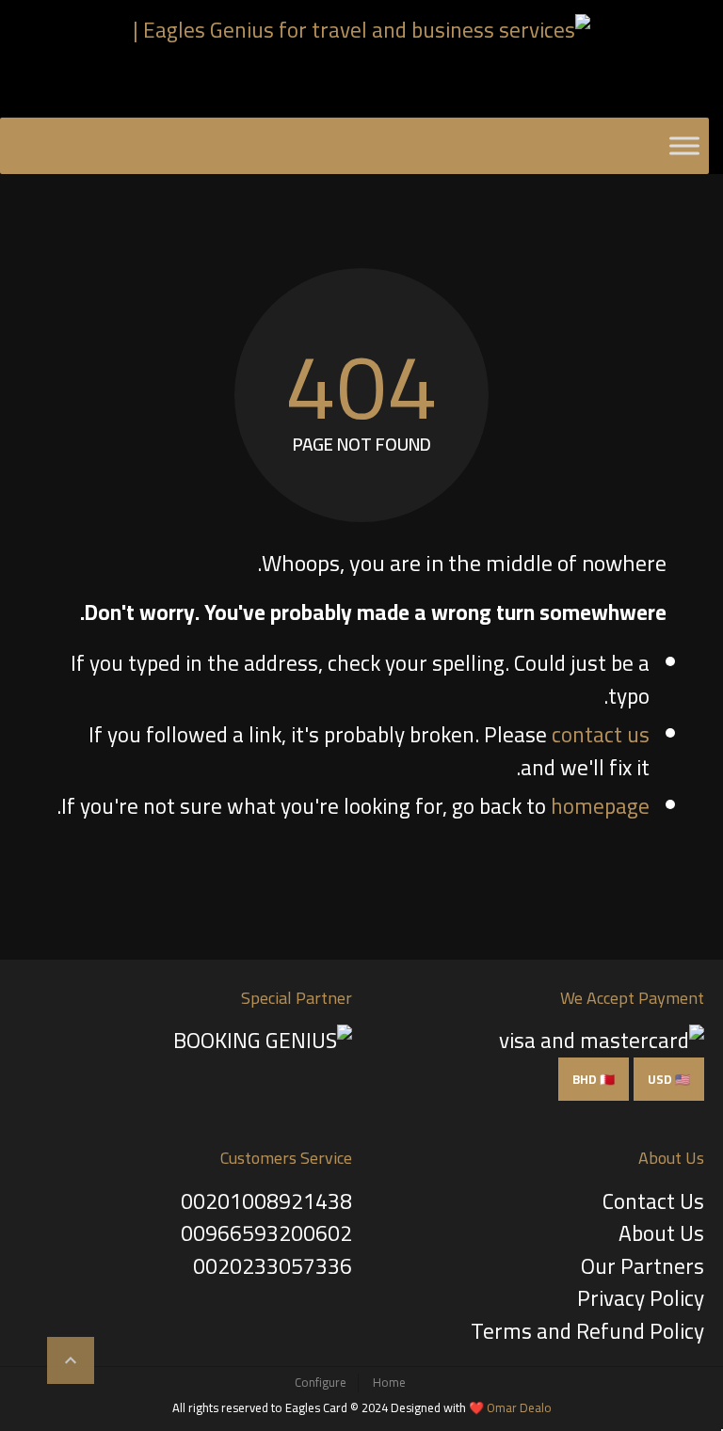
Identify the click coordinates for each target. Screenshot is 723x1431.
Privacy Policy (640, 1298)
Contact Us (653, 1201)
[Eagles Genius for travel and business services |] (361, 61)
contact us (601, 734)
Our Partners (642, 1266)
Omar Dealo (519, 1407)
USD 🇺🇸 (669, 1079)
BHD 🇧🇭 (593, 1079)
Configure (320, 1382)
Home (389, 1382)
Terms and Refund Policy (587, 1331)
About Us (661, 1233)
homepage (600, 806)
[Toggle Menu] (684, 145)
